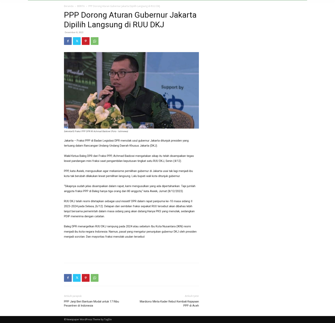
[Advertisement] (131, 250)
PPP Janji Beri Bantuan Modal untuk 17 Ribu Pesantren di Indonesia (91, 303)
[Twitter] (77, 41)
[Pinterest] (86, 41)
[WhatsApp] (94, 41)
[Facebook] (68, 41)
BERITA (81, 6)
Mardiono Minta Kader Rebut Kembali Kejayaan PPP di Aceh (169, 303)
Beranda (68, 6)
